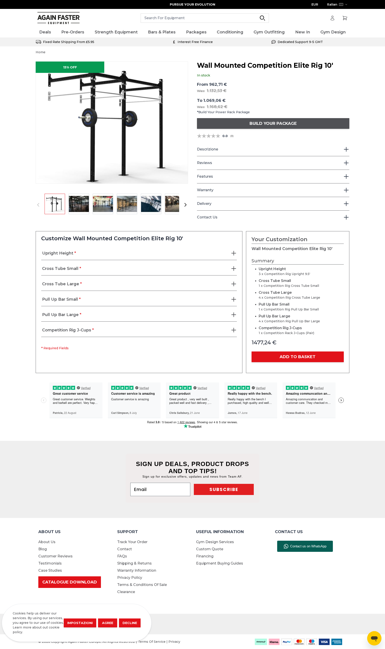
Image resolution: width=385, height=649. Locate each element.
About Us (46, 542)
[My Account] (332, 18)
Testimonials (50, 563)
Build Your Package (273, 123)
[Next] (185, 204)
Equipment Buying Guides (219, 563)
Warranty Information (136, 570)
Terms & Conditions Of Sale (142, 585)
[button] (112, 123)
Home (40, 52)
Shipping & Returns (134, 563)
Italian (332, 4)
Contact (124, 549)
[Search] (262, 18)
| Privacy (173, 642)
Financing (204, 556)
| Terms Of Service (151, 642)
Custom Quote (209, 549)
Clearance (126, 592)
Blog (42, 549)
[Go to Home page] (58, 18)
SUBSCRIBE (223, 489)
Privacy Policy (129, 577)
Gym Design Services (215, 542)
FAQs (122, 556)
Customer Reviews (55, 556)
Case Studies (50, 570)
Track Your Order (132, 542)
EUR (314, 4)
